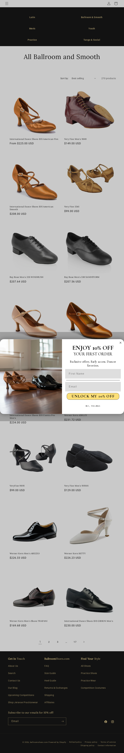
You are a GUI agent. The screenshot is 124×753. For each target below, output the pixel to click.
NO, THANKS (93, 406)
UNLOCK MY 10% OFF (93, 396)
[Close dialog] (121, 343)
